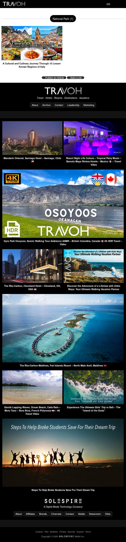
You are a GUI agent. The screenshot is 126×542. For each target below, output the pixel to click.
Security (71, 531)
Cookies (39, 531)
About (35, 105)
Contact (59, 105)
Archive (46, 105)
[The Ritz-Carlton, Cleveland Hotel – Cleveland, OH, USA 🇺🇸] (32, 281)
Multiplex (54, 531)
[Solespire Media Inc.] (63, 501)
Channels (56, 513)
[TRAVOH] (63, 90)
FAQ (46, 531)
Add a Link (76, 77)
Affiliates (30, 513)
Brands (43, 513)
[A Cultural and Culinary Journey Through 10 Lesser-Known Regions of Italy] (31, 59)
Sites (108, 513)
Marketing (89, 105)
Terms (88, 531)
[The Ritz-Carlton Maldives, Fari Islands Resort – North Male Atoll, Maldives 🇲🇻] (63, 361)
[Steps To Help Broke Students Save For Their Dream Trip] (63, 485)
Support (80, 531)
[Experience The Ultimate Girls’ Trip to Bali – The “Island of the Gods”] (94, 403)
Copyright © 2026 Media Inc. (63, 536)
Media (81, 513)
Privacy (63, 531)
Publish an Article (54, 77)
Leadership (73, 105)
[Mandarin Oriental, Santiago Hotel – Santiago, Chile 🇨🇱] (32, 154)
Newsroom (95, 513)
